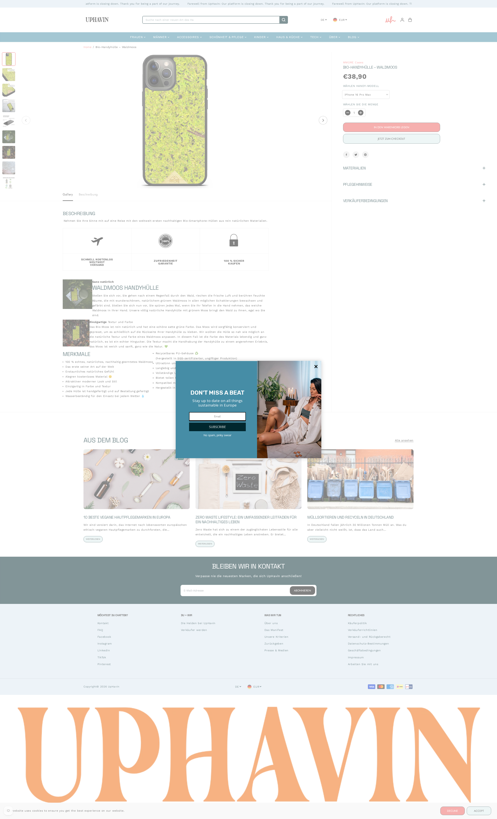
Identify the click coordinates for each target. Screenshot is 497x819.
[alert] (248, 409)
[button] (217, 427)
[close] (316, 366)
